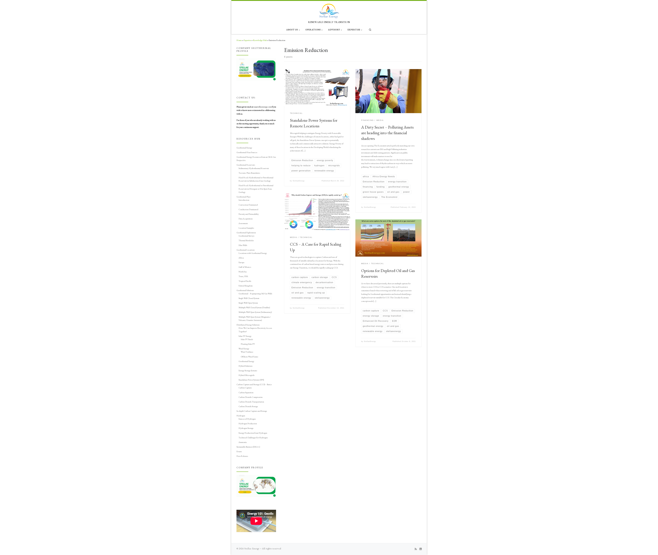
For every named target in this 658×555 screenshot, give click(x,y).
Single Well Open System (248, 302)
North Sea (243, 271)
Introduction (244, 199)
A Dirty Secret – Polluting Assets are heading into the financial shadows (387, 132)
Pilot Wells (243, 245)
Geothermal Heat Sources (246, 152)
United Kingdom (246, 285)
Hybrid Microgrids (246, 375)
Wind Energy (244, 348)
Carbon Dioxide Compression (251, 397)
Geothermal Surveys (246, 235)
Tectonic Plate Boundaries (249, 172)
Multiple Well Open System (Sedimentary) (255, 312)
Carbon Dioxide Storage (248, 406)
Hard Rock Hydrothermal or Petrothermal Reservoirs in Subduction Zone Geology (256, 179)
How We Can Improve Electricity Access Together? (255, 330)
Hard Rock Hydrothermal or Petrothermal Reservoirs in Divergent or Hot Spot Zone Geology (256, 189)
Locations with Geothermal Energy (253, 253)
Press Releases (242, 456)
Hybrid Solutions (245, 365)
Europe (241, 262)
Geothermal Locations (245, 249)
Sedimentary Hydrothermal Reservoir (254, 168)
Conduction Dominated (248, 209)
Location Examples (246, 227)
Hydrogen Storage (246, 428)
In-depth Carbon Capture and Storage (251, 410)
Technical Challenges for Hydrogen (253, 437)
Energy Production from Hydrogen (253, 432)
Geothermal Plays (243, 196)
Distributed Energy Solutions (248, 324)
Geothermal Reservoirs (245, 164)
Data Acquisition (246, 218)
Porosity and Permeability (249, 214)
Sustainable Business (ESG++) (248, 446)
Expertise (247, 40)
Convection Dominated (248, 204)
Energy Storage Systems (248, 370)
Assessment (243, 223)
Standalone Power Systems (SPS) (251, 379)
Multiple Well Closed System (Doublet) (254, 307)
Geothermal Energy (244, 147)
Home (239, 40)
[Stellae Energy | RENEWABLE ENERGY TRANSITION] (329, 10)
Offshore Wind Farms (249, 356)
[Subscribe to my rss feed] (416, 549)
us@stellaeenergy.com (262, 106)
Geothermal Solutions (245, 290)
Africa (241, 257)
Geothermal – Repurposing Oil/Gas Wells (255, 293)
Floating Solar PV (248, 343)
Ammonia (243, 442)
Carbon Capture (245, 387)
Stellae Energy (251, 548)
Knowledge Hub (260, 40)
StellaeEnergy (299, 181)
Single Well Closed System (249, 298)
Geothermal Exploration (246, 232)
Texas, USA (243, 276)
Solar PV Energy (245, 336)
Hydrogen (240, 415)
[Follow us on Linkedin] (420, 549)
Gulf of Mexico (245, 267)
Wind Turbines (247, 351)
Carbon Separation (246, 392)
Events (239, 451)
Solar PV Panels (247, 339)
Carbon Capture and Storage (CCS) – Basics (254, 384)
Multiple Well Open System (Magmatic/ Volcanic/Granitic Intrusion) (255, 318)
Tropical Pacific (245, 281)
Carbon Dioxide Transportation (251, 401)
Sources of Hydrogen (247, 418)
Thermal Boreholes (246, 240)
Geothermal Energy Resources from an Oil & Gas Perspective (256, 158)
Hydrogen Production (248, 423)
